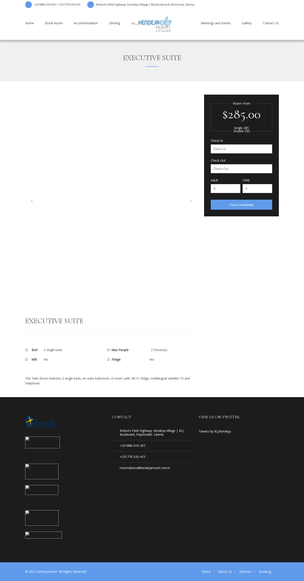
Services (245, 571)
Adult (214, 180)
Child (246, 180)
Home (206, 571)
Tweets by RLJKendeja (215, 431)
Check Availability (241, 205)
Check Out (218, 160)
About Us (225, 571)
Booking (265, 571)
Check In (217, 140)
